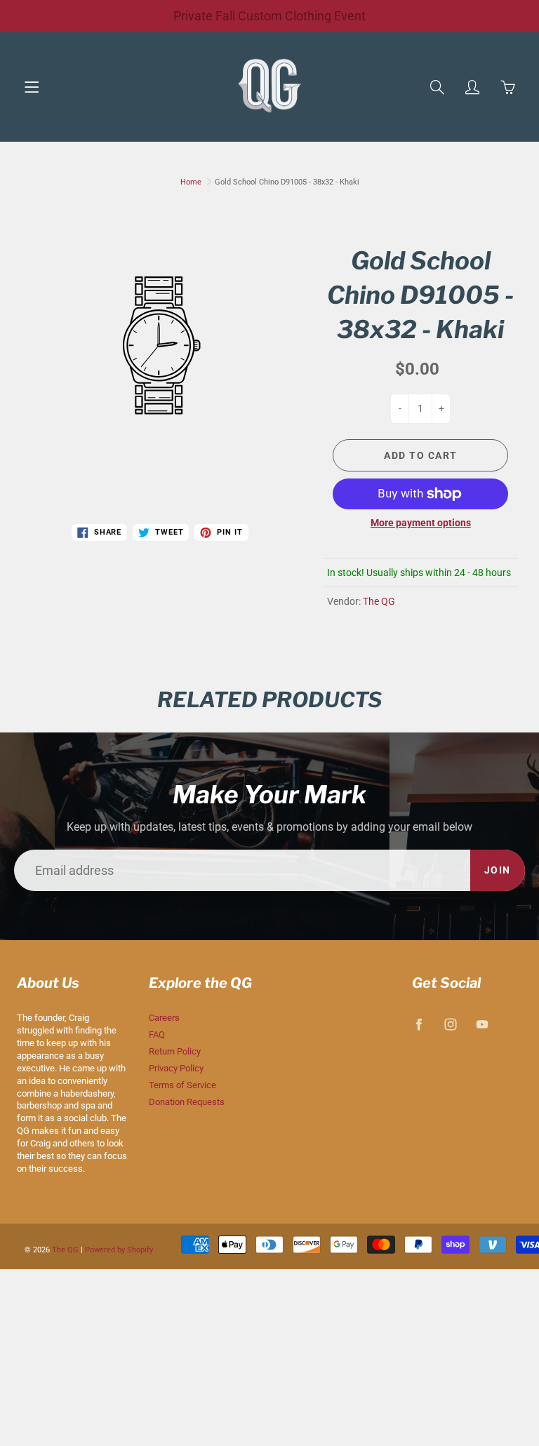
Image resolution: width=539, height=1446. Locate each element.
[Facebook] (419, 1024)
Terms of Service (182, 1085)
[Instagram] (451, 1024)
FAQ (157, 1034)
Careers (164, 1017)
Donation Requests (187, 1102)
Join (497, 870)
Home (190, 182)
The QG (379, 601)
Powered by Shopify (119, 1249)
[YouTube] (482, 1024)
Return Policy (175, 1051)
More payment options (421, 522)
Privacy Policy (176, 1068)
